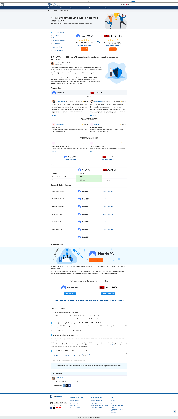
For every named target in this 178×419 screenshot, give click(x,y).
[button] (2, 4)
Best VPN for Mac (74, 403)
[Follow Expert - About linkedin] (64, 385)
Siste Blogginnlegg (74, 400)
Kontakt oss (114, 402)
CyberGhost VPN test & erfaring (98, 402)
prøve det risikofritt (108, 344)
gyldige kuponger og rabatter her (90, 354)
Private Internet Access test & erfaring (99, 405)
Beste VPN (59, 7)
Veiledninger (105, 7)
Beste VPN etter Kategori (59, 40)
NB (128, 4)
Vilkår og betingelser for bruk (117, 405)
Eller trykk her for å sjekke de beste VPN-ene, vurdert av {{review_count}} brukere (89, 300)
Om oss (113, 400)
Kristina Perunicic (60, 101)
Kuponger (80, 7)
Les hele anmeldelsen (70, 159)
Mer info (83, 49)
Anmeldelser (92, 7)
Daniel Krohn (58, 62)
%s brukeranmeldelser (84, 45)
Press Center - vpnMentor (117, 409)
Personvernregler (115, 403)
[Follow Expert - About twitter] (66, 385)
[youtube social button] (60, 408)
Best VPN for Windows (75, 402)
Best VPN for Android (75, 407)
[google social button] (57, 408)
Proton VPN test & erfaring (97, 403)
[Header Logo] (54, 4)
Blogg (49, 7)
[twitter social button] (54, 408)
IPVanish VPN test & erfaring (97, 407)
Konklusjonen (56, 43)
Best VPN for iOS (74, 405)
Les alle (54, 115)
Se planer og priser (96, 260)
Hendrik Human (98, 101)
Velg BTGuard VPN (108, 293)
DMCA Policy (114, 410)
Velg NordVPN (69, 293)
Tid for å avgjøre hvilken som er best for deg (59, 46)
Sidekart (113, 407)
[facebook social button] (51, 408)
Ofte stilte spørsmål (58, 50)
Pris (54, 37)
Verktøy (70, 7)
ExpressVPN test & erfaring (97, 400)
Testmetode (113, 412)
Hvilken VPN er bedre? (59, 32)
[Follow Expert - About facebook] (69, 385)
